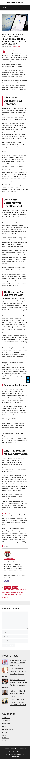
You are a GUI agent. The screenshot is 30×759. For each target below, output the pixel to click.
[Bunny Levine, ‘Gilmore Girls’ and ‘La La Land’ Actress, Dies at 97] (5, 662)
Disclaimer (6, 748)
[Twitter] (28, 381)
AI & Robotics (6, 718)
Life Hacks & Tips (7, 729)
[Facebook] (28, 377)
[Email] (5, 581)
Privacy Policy (14, 748)
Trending (15, 587)
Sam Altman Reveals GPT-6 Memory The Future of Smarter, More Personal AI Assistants (13, 596)
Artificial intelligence (11, 50)
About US (11, 751)
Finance (4, 726)
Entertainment (6, 723)
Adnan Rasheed (15, 46)
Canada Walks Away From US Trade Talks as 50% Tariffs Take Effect (18, 702)
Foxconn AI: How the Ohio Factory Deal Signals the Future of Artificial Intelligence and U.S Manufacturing (14, 591)
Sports (4, 735)
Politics (4, 732)
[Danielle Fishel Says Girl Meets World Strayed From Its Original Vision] (5, 693)
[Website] (8, 581)
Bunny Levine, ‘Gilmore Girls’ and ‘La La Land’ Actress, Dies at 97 (18, 662)
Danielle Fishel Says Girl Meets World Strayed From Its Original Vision (18, 693)
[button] (26, 7)
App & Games (6, 721)
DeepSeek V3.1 (6, 513)
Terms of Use (23, 748)
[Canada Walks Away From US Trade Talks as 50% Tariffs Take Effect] (5, 701)
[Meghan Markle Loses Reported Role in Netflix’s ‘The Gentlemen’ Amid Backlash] (5, 682)
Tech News (7, 587)
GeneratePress (15, 756)
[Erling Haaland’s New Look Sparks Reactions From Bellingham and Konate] (5, 670)
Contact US (18, 751)
